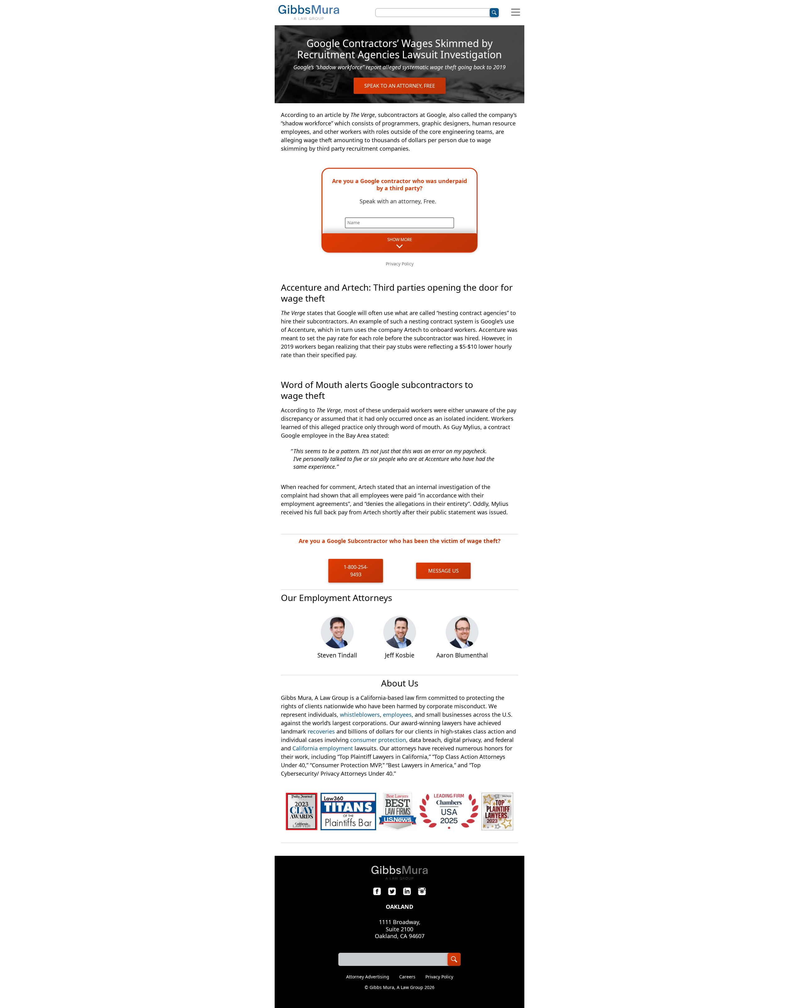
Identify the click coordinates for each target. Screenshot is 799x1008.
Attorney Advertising (367, 977)
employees (397, 714)
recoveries (321, 731)
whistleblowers (360, 714)
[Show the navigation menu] (515, 12)
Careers (407, 977)
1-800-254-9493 (356, 571)
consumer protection (378, 740)
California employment (322, 748)
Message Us (443, 570)
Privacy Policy (400, 264)
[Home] (309, 12)
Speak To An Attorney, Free (399, 85)
